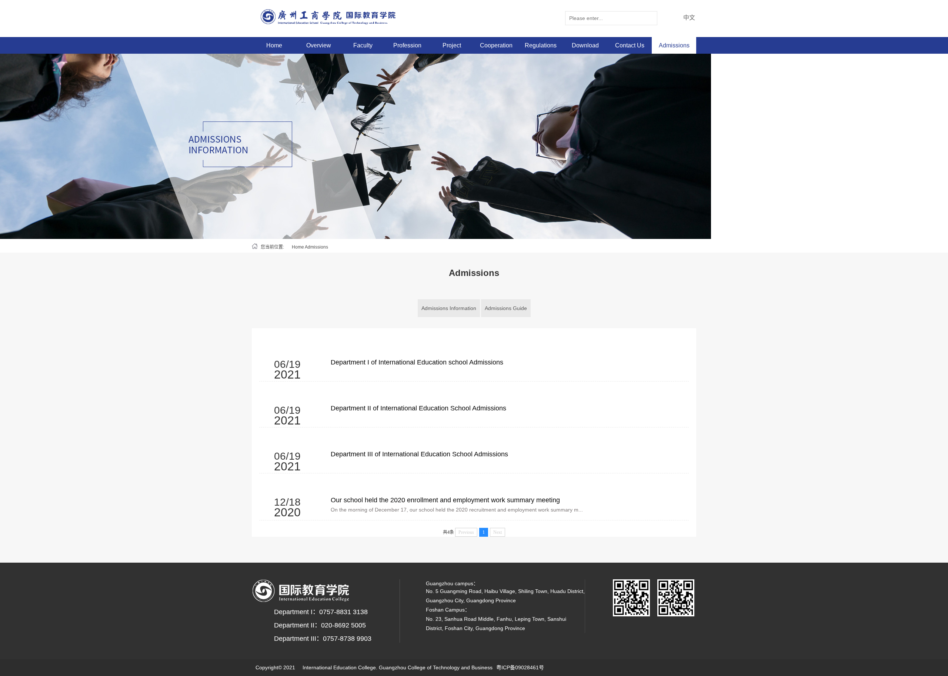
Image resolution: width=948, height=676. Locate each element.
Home (274, 45)
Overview (318, 45)
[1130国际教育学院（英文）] (333, 16)
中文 (689, 17)
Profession (407, 45)
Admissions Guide (506, 308)
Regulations (541, 45)
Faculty (363, 45)
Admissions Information (448, 308)
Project (452, 45)
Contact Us (629, 45)
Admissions (674, 45)
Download (585, 45)
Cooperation (496, 45)
